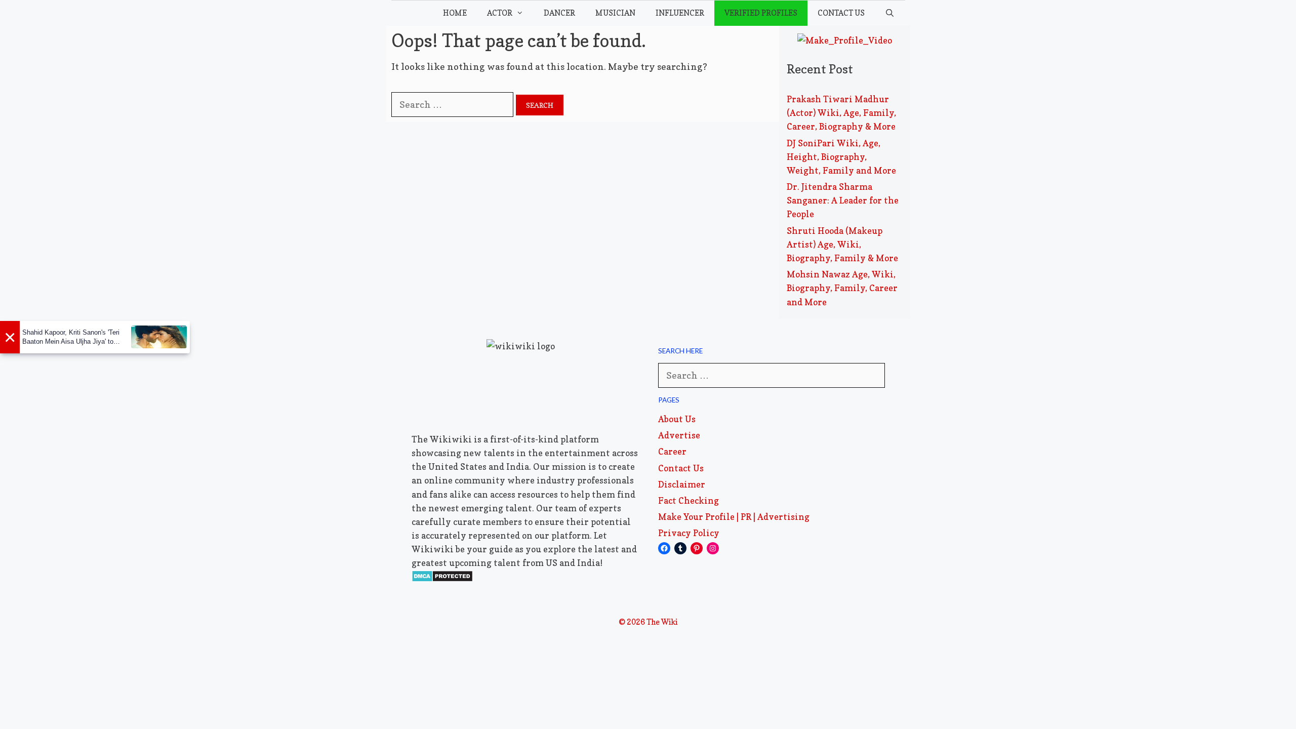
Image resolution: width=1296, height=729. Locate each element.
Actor (499, 13)
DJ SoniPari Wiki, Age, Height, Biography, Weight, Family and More (841, 157)
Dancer (559, 13)
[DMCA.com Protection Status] (442, 579)
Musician (615, 13)
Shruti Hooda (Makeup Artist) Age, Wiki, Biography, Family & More (842, 244)
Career (672, 451)
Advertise (679, 435)
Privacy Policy (688, 533)
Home (455, 13)
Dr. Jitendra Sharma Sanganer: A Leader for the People (843, 200)
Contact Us (841, 13)
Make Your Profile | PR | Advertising (733, 516)
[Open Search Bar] (890, 13)
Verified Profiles (760, 13)
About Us (677, 419)
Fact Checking (688, 500)
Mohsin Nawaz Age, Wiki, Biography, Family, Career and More (842, 288)
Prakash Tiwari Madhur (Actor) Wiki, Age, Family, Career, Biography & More (841, 113)
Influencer (680, 13)
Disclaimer (681, 484)
